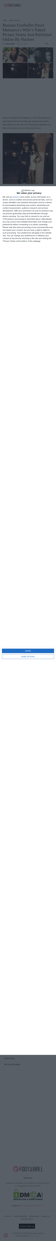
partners (16, 197)
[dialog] (28, 620)
